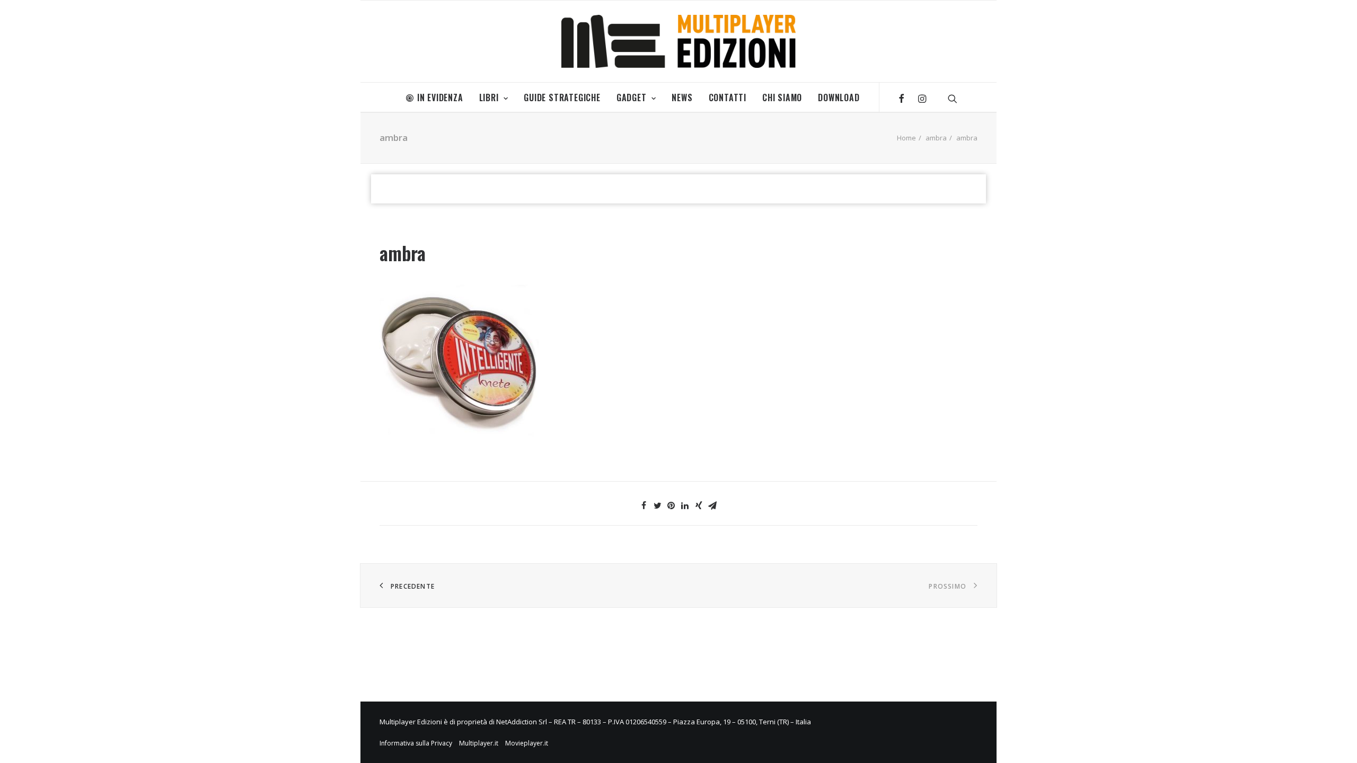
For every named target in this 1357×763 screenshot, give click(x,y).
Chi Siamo (782, 97)
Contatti (727, 97)
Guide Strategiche (562, 97)
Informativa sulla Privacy (416, 743)
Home (906, 138)
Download (838, 97)
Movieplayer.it (526, 743)
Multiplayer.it (478, 743)
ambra (936, 138)
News (682, 97)
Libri (489, 97)
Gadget (631, 97)
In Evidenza (440, 97)
